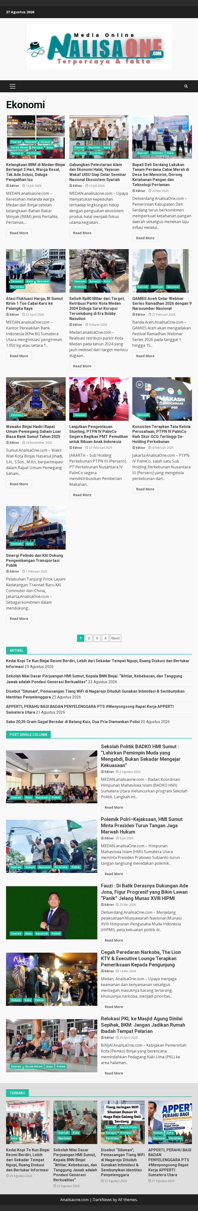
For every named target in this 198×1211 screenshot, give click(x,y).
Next (115, 638)
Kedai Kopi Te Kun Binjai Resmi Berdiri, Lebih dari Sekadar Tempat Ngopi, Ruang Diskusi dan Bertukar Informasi (28, 1122)
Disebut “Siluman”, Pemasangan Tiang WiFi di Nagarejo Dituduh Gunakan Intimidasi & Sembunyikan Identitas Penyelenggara (123, 1122)
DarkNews (102, 1199)
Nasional (17, 153)
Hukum (45, 142)
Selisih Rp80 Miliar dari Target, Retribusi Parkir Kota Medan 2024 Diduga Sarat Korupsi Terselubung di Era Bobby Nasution (99, 271)
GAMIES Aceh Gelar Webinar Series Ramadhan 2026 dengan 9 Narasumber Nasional (162, 271)
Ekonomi (31, 142)
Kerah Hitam (19, 147)
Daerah (16, 142)
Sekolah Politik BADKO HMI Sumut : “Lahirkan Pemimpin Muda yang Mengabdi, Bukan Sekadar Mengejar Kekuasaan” (51, 776)
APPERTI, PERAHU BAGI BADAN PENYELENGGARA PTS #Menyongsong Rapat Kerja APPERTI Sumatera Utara (170, 1122)
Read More (19, 233)
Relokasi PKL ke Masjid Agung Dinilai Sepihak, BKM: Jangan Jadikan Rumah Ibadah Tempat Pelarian (51, 1045)
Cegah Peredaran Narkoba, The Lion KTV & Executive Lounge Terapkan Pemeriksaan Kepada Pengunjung (51, 979)
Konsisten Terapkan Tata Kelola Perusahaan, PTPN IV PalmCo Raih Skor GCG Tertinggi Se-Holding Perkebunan (162, 399)
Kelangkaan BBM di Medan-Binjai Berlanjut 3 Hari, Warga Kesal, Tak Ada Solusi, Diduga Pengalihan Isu (36, 137)
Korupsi (37, 147)
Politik (56, 797)
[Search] (186, 86)
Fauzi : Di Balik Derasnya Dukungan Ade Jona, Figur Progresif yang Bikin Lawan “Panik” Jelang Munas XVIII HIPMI (51, 912)
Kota (50, 147)
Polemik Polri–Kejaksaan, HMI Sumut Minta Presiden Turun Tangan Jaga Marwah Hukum (51, 846)
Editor (14, 186)
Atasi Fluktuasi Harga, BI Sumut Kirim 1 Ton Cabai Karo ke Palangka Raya (36, 271)
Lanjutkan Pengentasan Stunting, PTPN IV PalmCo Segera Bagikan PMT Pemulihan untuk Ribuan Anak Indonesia (99, 399)
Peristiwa (33, 153)
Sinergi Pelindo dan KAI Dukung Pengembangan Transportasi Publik (36, 528)
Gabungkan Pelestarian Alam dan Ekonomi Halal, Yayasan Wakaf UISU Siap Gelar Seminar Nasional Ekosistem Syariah (99, 137)
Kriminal (79, 287)
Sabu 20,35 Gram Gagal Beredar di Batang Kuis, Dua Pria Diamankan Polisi (73, 721)
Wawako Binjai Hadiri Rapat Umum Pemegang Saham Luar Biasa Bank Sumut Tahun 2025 (36, 399)
